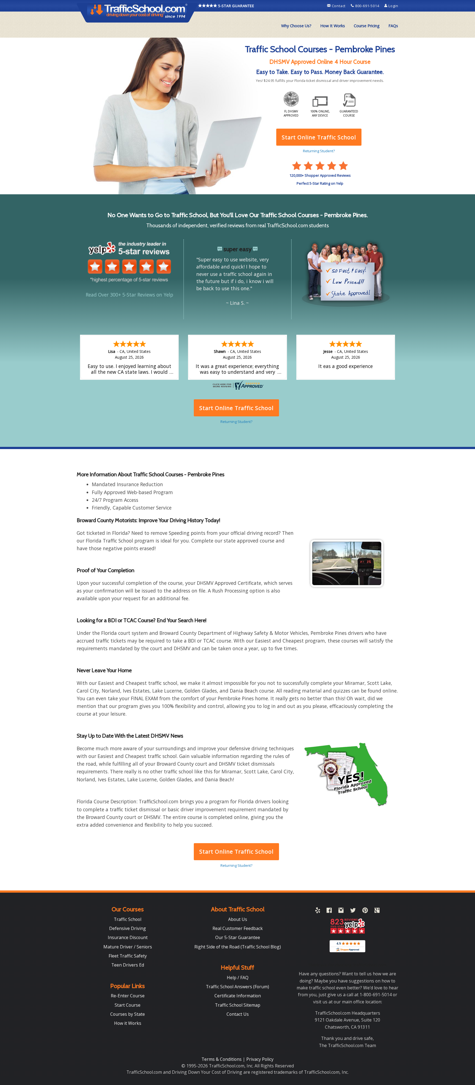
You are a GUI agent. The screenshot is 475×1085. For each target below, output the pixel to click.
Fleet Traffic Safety (128, 956)
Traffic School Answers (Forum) (237, 987)
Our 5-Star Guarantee (237, 937)
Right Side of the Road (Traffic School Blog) (237, 947)
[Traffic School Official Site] (137, 12)
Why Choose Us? (296, 25)
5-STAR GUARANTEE (235, 5)
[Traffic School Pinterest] (365, 911)
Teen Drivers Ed (127, 965)
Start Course (127, 1005)
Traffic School (127, 919)
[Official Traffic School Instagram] (341, 911)
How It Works (332, 25)
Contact (339, 5)
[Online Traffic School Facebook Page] (329, 911)
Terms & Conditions (222, 1059)
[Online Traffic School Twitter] (353, 911)
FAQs (393, 25)
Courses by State (127, 1014)
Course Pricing (367, 25)
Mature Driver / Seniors (127, 947)
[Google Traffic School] (377, 911)
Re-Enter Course (128, 996)
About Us (237, 919)
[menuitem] (296, 26)
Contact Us (238, 1014)
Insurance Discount (128, 937)
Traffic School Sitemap (237, 1005)
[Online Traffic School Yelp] (317, 911)
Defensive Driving (127, 928)
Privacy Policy (260, 1059)
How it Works (127, 1023)
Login (392, 5)
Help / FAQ (237, 978)
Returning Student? (236, 865)
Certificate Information (237, 996)
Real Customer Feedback (237, 928)
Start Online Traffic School (236, 851)
